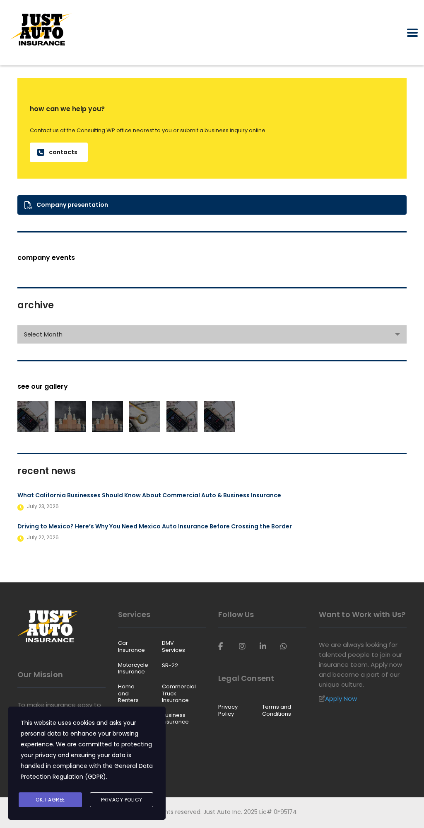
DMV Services (173, 647)
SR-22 (170, 665)
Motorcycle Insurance (133, 668)
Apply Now (341, 698)
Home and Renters (128, 693)
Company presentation (72, 205)
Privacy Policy (228, 710)
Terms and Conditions (276, 710)
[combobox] (212, 334)
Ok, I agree (50, 799)
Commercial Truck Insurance (179, 693)
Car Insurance (131, 647)
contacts (63, 152)
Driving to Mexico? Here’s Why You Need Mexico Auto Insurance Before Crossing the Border (154, 526)
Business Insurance (175, 719)
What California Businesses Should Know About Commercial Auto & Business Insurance (149, 495)
